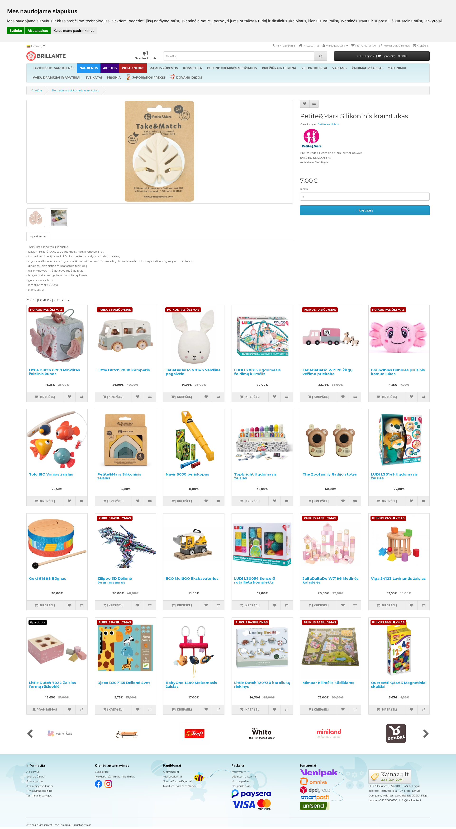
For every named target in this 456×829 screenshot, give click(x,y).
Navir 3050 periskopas (187, 474)
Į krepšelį (364, 210)
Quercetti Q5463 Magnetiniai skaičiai (398, 684)
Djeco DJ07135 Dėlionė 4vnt (123, 682)
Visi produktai (172, 776)
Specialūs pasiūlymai (177, 781)
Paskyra (237, 771)
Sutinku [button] (16, 30)
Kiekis (304, 189)
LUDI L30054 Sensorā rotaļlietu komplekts (254, 580)
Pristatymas (34, 781)
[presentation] (29, 734)
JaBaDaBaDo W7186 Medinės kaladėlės (331, 580)
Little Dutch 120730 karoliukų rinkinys (262, 684)
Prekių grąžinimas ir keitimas (115, 776)
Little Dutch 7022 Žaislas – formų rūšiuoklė (54, 684)
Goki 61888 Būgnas (47, 578)
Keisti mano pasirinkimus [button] (74, 30)
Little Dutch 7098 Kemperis (123, 370)
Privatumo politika (39, 790)
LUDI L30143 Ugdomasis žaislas (394, 476)
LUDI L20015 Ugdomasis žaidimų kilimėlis (257, 372)
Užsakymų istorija (244, 776)
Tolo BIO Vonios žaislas (51, 474)
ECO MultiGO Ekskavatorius (192, 578)
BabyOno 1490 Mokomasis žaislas (191, 684)
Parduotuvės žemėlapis (179, 786)
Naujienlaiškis (241, 786)
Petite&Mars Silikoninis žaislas (119, 476)
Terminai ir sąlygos (39, 795)
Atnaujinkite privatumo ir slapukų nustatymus (58, 825)
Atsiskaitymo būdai (39, 786)
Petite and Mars (328, 124)
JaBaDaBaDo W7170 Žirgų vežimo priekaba (327, 372)
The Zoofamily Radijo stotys (330, 474)
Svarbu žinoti (35, 776)
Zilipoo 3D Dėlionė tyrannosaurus (114, 580)
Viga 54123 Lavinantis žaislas (398, 578)
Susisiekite (102, 771)
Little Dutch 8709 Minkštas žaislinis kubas (54, 372)
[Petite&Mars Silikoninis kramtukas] (159, 152)
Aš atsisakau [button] (38, 30)
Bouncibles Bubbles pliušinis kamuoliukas (398, 372)
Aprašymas (38, 236)
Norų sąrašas (240, 781)
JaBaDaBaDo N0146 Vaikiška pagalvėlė (193, 372)
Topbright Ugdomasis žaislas (255, 476)
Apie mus (32, 771)
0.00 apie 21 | (382, 56)
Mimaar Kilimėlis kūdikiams (328, 682)
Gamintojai (171, 771)
